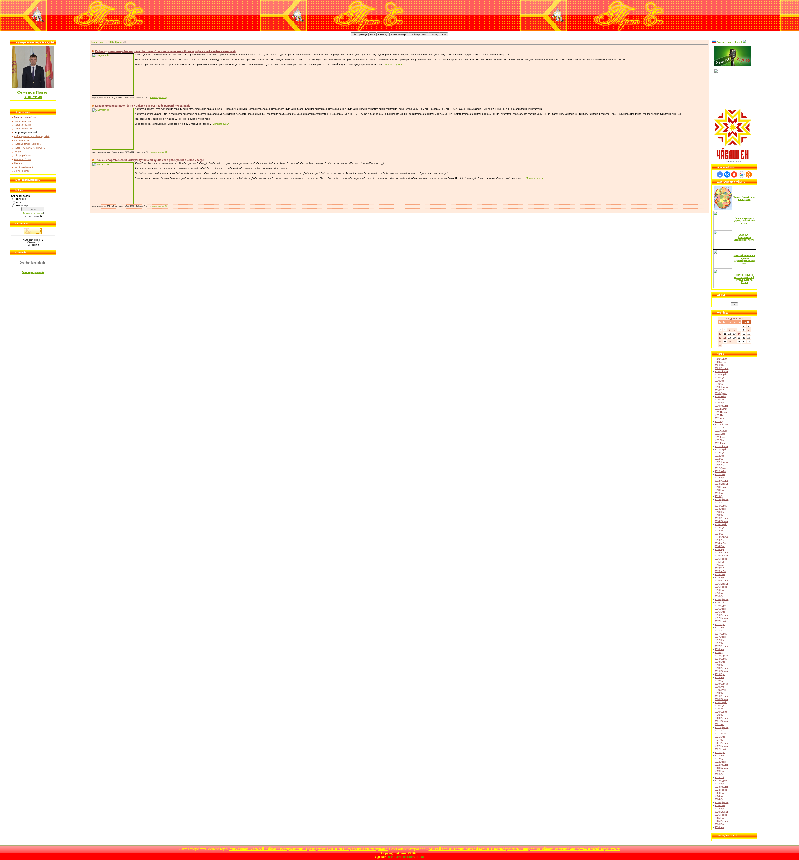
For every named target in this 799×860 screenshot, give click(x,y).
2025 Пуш (720, 818)
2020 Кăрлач (721, 699)
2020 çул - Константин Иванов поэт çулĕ (744, 237)
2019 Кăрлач (721, 671)
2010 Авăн (720, 396)
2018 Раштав (721, 668)
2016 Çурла (721, 605)
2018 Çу (719, 652)
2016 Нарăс (721, 587)
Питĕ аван (21, 199)
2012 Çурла (721, 468)
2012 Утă (719, 465)
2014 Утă (719, 540)
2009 (110, 42)
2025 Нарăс (721, 815)
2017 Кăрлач (721, 618)
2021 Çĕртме (721, 727)
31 (720, 345)
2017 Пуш (720, 624)
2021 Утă (719, 730)
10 (720, 333)
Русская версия (725, 42)
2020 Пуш (720, 705)
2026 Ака (719, 827)
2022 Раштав (721, 765)
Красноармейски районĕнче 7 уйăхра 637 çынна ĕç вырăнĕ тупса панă (142, 105)
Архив (40, 213)
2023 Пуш (720, 771)
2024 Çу (719, 799)
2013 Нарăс (721, 487)
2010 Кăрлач (721, 371)
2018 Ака (719, 649)
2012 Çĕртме (721, 462)
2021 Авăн (720, 733)
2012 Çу (719, 459)
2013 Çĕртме (721, 499)
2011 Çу (719, 421)
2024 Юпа (720, 805)
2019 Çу (719, 680)
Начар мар (22, 205)
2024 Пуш (720, 793)
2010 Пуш (720, 377)
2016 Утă (719, 602)
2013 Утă (719, 502)
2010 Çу (719, 384)
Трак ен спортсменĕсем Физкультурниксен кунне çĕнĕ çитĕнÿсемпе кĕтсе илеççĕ (149, 160)
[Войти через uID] (720, 174)
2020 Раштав (721, 718)
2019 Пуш (720, 674)
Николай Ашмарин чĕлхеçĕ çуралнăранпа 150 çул (744, 259)
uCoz (420, 857)
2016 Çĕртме (721, 599)
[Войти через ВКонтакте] (727, 174)
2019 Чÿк (719, 693)
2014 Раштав (721, 552)
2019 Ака (719, 677)
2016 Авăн (720, 608)
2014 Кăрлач (721, 521)
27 (734, 341)
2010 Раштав (721, 405)
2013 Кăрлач (721, 484)
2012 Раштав (721, 480)
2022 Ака (719, 755)
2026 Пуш (720, 824)
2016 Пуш (720, 590)
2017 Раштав (721, 646)
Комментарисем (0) (158, 98)
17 (720, 337)
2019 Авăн (720, 690)
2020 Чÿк (719, 715)
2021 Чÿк (719, 740)
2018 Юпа (720, 662)
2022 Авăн (720, 761)
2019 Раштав (721, 696)
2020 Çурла (721, 712)
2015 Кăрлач (721, 555)
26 (729, 341)
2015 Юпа (720, 574)
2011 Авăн (720, 434)
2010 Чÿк (719, 402)
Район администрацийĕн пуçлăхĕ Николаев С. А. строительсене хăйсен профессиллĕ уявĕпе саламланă (165, 51)
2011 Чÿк (719, 440)
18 (724, 337)
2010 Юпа (720, 399)
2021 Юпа (720, 737)
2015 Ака (719, 565)
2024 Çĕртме (721, 802)
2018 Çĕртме (721, 655)
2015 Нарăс (721, 559)
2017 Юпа (720, 640)
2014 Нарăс (721, 524)
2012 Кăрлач (721, 446)
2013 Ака (719, 493)
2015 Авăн (720, 571)
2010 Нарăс (721, 374)
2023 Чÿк (719, 783)
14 (739, 333)
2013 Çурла (721, 505)
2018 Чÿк (719, 665)
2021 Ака (719, 724)
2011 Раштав (721, 443)
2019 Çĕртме (721, 683)
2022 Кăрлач (721, 746)
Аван (18, 202)
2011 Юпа (720, 437)
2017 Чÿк (719, 643)
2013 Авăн (720, 509)
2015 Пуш (720, 562)
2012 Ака (719, 455)
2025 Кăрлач (721, 811)
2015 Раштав (721, 580)
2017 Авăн (720, 637)
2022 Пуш (720, 752)
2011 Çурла (721, 430)
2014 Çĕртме (721, 537)
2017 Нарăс (721, 621)
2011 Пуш (720, 415)
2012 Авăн (720, 471)
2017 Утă (719, 630)
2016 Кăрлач (721, 583)
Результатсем (29, 213)
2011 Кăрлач (721, 409)
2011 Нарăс (721, 412)
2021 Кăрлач (721, 721)
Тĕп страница (98, 42)
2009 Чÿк (719, 365)
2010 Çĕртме (721, 387)
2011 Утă (719, 427)
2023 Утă (719, 777)
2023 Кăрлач (721, 768)
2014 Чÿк (719, 549)
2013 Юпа (720, 512)
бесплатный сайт (401, 857)
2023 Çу (719, 774)
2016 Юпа (720, 612)
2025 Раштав (721, 821)
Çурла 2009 (734, 318)
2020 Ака (719, 708)
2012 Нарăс (721, 449)
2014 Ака (719, 530)
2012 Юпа (720, 474)
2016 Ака (719, 593)
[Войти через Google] (741, 174)
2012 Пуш (720, 452)
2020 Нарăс (721, 702)
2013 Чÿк (719, 515)
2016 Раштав (721, 615)
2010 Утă (719, 390)
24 (720, 341)
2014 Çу (719, 534)
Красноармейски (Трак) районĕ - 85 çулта (744, 220)
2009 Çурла (721, 359)
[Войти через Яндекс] (734, 174)
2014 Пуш (720, 527)
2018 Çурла (721, 658)
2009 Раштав (721, 368)
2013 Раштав (721, 518)
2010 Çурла (721, 393)
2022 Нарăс (721, 749)
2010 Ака (719, 381)
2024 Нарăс (721, 790)
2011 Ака (719, 418)
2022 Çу (719, 758)
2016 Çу (719, 596)
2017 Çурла (721, 633)
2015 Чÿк (719, 577)
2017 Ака (719, 627)
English (739, 42)
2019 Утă (719, 687)
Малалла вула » (393, 64)
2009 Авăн (720, 362)
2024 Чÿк (719, 808)
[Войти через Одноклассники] (749, 174)
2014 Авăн (720, 543)
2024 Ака (719, 796)
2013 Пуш (720, 490)
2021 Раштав (721, 743)
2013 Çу (719, 496)
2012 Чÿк (719, 477)
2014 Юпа (720, 546)
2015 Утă (719, 568)
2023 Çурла (721, 780)
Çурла (118, 42)
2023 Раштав (721, 786)
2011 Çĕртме (721, 424)
